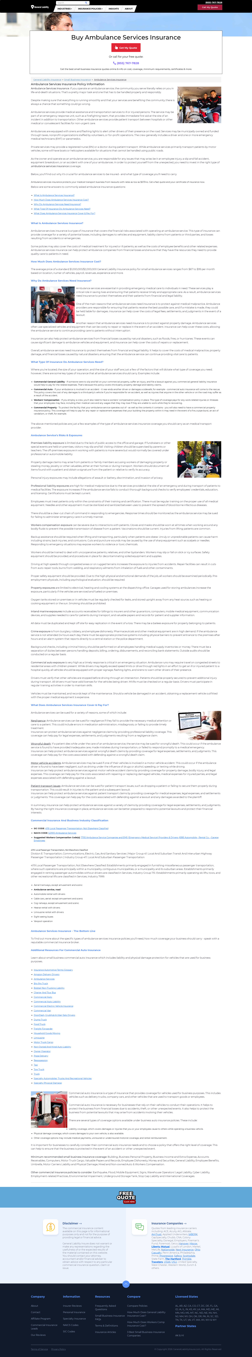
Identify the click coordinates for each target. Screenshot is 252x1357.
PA (204, 1316)
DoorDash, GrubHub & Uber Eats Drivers (54, 1015)
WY (214, 1319)
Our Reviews (38, 1335)
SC (212, 1316)
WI (202, 1319)
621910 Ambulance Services (62, 833)
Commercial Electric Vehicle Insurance (53, 1006)
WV (207, 1319)
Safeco (178, 1255)
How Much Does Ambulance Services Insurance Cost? (61, 200)
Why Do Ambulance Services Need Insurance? (57, 204)
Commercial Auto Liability (47, 1001)
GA (215, 1305)
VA (189, 1319)
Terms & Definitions (106, 1325)
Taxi (36, 1065)
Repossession (41, 1060)
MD (208, 1309)
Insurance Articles (105, 1332)
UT (185, 1319)
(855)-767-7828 (213, 2)
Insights (114, 8)
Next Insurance (185, 1249)
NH (215, 1312)
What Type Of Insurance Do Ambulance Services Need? (62, 209)
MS (187, 1312)
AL (176, 1305)
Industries (64, 8)
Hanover (184, 1243)
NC (196, 1312)
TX (181, 1319)
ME (213, 1309)
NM (181, 1316)
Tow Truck (39, 1069)
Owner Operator (42, 1051)
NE (206, 1312)
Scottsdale (189, 1255)
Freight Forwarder (43, 1028)
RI (208, 1316)
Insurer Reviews (72, 1305)
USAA (167, 1262)
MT (192, 1312)
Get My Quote (210, 7)
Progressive (166, 1255)
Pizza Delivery (41, 1056)
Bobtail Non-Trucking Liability (49, 988)
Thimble (186, 1259)
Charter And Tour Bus (45, 992)
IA (180, 1309)
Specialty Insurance (74, 1318)
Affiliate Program (41, 1318)
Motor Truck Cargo (43, 1042)
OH (190, 1316)
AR (181, 1305)
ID (176, 1309)
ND (201, 1312)
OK (195, 1316)
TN (176, 1319)
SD (216, 1316)
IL (183, 1309)
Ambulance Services (44, 979)
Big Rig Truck (41, 983)
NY (186, 1316)
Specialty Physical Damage (48, 1083)
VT (193, 1319)
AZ (185, 1305)
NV (210, 1312)
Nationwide (168, 1249)
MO (182, 1312)
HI (182, 1335)
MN (177, 1312)
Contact (35, 1312)
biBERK (193, 1234)
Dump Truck (40, 1019)
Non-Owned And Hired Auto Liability (52, 1047)
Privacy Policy (58, 1349)
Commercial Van (42, 1010)
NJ (176, 1316)
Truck (37, 1074)
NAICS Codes (70, 1325)
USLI (174, 1262)
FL (211, 1305)
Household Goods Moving (47, 1033)
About (129, 8)
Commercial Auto (43, 997)
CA (189, 1305)
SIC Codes (69, 1331)
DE (207, 1305)
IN (187, 1309)
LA (198, 1309)
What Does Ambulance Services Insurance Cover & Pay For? (64, 213)
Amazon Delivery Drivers (46, 974)
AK (176, 1335)
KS (190, 1309)
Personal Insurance (74, 1312)
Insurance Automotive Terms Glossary (53, 970)
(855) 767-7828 (127, 63)
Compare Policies (137, 1305)
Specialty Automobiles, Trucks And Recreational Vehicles (63, 1078)
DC (203, 1305)
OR (200, 1316)
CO (194, 1305)
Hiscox (193, 1243)
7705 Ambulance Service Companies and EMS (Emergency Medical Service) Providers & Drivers (129, 837)
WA (198, 1319)
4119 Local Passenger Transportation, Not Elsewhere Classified (76, 828)
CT (198, 1305)
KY (194, 1309)
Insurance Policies (89, 8)
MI (217, 1309)
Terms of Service (39, 1349)
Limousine (39, 1037)
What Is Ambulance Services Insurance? (54, 195)
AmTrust (157, 1234)
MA (203, 1309)
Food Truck (39, 1024)
